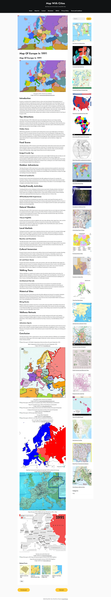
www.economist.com (47, 555)
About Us (36, 10)
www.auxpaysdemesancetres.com (47, 95)
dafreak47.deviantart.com (47, 421)
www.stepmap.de (47, 471)
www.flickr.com (47, 513)
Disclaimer (50, 10)
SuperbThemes (65, 598)
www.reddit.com (47, 560)
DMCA (57, 10)
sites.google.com (47, 416)
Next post (61, 590)
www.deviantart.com (47, 406)
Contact (43, 10)
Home (30, 10)
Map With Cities (55, 3)
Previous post (24, 590)
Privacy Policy (65, 10)
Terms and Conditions (76, 10)
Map (22, 581)
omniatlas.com (47, 345)
